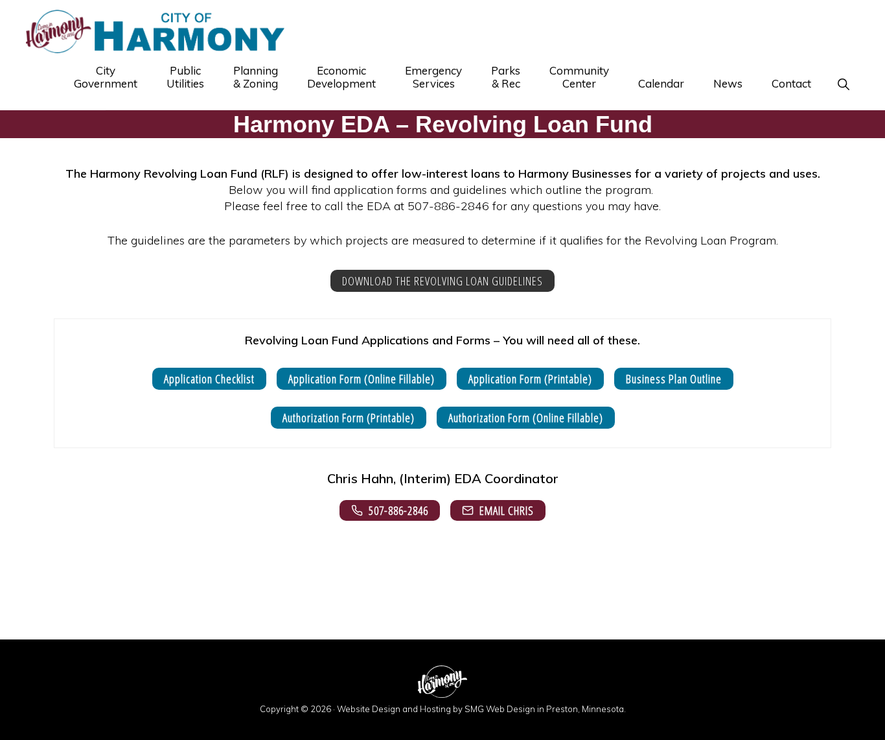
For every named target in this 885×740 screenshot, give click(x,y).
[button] (843, 83)
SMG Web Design (500, 709)
